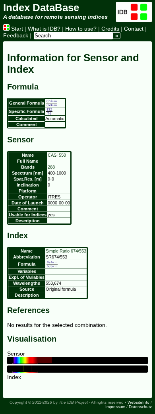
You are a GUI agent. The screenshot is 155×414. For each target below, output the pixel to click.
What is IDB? (44, 28)
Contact (133, 28)
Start (16, 28)
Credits (110, 28)
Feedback (15, 35)
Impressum (115, 406)
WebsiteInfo (138, 402)
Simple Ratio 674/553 (66, 251)
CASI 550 (57, 155)
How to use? (81, 28)
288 (51, 167)
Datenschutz (140, 406)
